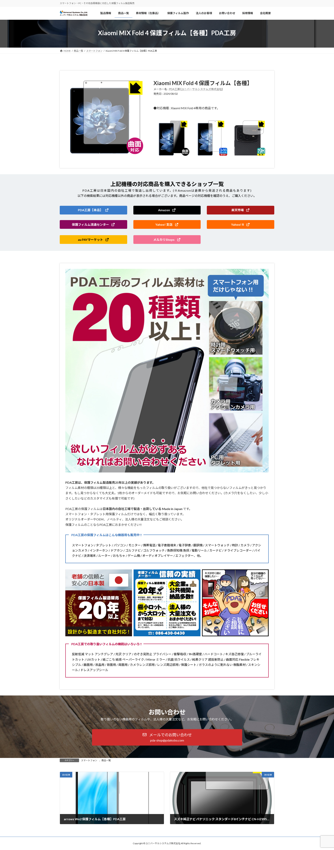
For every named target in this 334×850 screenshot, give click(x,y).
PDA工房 (174, 89)
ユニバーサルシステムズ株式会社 (201, 89)
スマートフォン (89, 760)
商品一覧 (106, 760)
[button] (93, 210)
